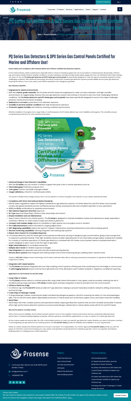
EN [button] (118, 2)
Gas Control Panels (64, 361)
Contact (103, 9)
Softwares (60, 368)
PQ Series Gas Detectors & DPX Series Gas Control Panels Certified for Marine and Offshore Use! (106, 370)
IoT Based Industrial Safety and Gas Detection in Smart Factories (104, 362)
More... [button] (70, 398)
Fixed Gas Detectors (64, 358)
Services (69, 9)
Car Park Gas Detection (65, 365)
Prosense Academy (50, 34)
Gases (88, 9)
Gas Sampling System (65, 375)
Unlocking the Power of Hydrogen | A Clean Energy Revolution (106, 387)
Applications (79, 9)
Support (95, 9)
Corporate (51, 9)
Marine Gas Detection (65, 371)
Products (60, 9)
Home (39, 34)
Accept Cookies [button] (120, 395)
